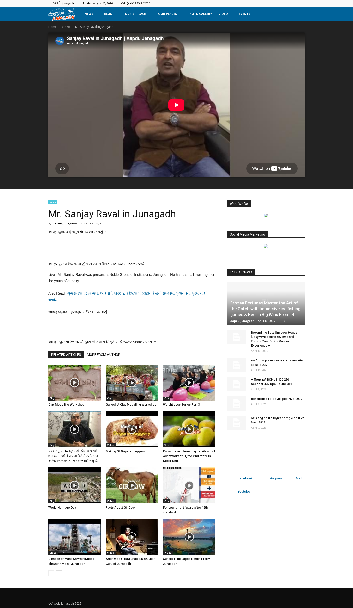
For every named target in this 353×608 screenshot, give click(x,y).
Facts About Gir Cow (120, 507)
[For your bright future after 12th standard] (189, 485)
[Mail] (293, 3)
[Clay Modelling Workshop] (74, 383)
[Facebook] (277, 3)
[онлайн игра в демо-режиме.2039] (236, 403)
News (89, 14)
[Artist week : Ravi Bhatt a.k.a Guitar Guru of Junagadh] (132, 537)
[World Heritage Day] (74, 485)
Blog (108, 14)
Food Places (167, 14)
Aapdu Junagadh (65, 223)
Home (52, 27)
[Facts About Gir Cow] (132, 485)
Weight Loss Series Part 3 (181, 404)
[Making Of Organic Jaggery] (132, 429)
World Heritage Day (62, 507)
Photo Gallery (200, 14)
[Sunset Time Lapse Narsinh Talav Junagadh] (189, 537)
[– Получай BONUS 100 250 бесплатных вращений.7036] (236, 384)
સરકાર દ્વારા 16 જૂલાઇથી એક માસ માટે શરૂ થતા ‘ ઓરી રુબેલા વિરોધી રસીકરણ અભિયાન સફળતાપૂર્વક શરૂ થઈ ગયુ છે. (73, 456)
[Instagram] (285, 3)
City (52, 398)
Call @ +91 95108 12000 (135, 3)
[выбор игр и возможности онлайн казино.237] (236, 365)
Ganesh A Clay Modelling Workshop (131, 404)
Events (244, 14)
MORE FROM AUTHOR (103, 355)
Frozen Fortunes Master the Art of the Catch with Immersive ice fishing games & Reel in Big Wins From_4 (265, 308)
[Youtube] (301, 3)
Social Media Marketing (247, 234)
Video (223, 14)
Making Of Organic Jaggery (125, 451)
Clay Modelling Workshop (66, 404)
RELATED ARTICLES (66, 355)
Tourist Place (134, 14)
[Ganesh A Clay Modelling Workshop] (132, 383)
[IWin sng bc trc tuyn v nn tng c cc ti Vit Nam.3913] (236, 423)
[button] (299, 14)
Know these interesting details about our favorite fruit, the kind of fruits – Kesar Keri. (189, 456)
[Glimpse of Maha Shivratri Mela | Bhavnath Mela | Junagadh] (74, 537)
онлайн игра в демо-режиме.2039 (276, 399)
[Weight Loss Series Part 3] (189, 383)
